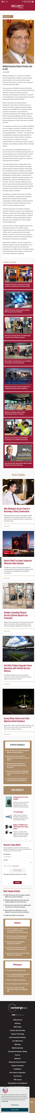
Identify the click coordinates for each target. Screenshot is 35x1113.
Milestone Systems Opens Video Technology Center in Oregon (15, 413)
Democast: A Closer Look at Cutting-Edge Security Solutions (18, 954)
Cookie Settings (15, 1105)
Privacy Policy (16, 866)
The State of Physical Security (16, 970)
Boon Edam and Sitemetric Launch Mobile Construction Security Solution (18, 362)
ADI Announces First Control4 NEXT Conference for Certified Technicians (16, 438)
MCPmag (18, 1044)
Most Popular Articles (11, 891)
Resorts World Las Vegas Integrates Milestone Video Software (18, 562)
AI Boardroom (17, 1020)
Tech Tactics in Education (17, 1073)
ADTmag (17, 1023)
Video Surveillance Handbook (14, 915)
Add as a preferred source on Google (27, 2)
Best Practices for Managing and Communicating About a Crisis (17, 937)
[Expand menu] (32, 2)
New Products (17, 790)
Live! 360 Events (17, 1041)
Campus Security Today (17, 1030)
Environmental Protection (17, 1037)
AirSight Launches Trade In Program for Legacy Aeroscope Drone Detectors (17, 387)
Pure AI (17, 1055)
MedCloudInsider (17, 1048)
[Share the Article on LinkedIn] (6, 17)
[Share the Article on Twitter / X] (9, 17)
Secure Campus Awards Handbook (18, 984)
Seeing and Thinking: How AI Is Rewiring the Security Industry (17, 948)
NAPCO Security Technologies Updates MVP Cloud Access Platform (17, 311)
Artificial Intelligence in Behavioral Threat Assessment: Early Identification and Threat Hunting (17, 930)
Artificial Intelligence (17, 745)
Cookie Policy (5, 1101)
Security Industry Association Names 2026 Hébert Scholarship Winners (18, 464)
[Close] (27, 1088)
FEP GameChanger (18, 812)
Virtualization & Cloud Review (17, 1083)
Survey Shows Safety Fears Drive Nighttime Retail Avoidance (16, 720)
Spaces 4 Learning (17, 1066)
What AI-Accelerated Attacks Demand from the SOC (16, 943)
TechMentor (17, 1069)
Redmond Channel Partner (17, 1062)
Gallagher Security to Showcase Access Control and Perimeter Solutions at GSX (17, 285)
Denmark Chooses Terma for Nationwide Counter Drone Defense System (18, 336)
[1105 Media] (17, 1015)
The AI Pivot (17, 1076)
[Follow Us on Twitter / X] (5, 2)
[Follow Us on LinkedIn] (3, 2)
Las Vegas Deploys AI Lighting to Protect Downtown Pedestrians (17, 779)
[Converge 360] (17, 1008)
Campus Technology (17, 1034)
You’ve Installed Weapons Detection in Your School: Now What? (18, 975)
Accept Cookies (15, 1109)
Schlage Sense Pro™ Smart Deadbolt (20, 798)
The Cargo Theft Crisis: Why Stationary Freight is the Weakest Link (17, 989)
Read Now (7, 526)
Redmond (17, 1058)
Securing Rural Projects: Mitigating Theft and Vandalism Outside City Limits (18, 773)
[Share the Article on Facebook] (4, 17)
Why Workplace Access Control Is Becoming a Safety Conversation (17, 510)
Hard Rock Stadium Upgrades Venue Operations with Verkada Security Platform (18, 668)
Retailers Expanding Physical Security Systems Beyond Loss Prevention (16, 615)
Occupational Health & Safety (17, 1051)
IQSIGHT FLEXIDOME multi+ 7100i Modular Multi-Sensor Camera (20, 827)
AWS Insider (17, 1027)
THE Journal (17, 1080)
